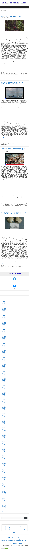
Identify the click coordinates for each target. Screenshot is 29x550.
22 (20, 528)
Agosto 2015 (3, 451)
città (23, 537)
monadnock (22, 74)
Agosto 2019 (3, 395)
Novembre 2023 (4, 336)
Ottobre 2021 (4, 365)
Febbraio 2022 (4, 360)
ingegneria (10, 540)
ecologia (7, 204)
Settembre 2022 (4, 352)
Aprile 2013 (3, 484)
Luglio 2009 (3, 508)
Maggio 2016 (3, 441)
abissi (3, 266)
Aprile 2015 (3, 456)
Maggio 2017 (3, 427)
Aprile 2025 (3, 316)
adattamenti (4, 203)
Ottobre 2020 (4, 379)
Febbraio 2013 (4, 486)
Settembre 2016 (4, 436)
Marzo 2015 (3, 457)
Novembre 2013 (4, 476)
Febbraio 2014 (4, 472)
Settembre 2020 (4, 380)
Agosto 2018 (3, 409)
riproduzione (21, 541)
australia (10, 203)
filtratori (20, 266)
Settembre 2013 (4, 478)
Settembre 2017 (4, 422)
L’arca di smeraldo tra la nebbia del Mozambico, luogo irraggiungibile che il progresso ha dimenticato (13, 15)
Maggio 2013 (3, 483)
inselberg (16, 74)
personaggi (14, 541)
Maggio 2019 (3, 399)
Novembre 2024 (4, 322)
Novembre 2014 (4, 462)
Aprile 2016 (3, 442)
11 (5, 527)
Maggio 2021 (3, 371)
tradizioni (24, 543)
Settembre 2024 (4, 324)
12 (9, 527)
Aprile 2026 (3, 302)
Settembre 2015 (4, 450)
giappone (6, 540)
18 (5, 528)
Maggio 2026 (4, 301)
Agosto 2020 (3, 381)
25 (5, 529)
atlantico (8, 266)
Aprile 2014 (3, 470)
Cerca (2, 516)
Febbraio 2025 (4, 318)
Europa (21, 539)
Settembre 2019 (4, 394)
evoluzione (10, 204)
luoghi (19, 74)
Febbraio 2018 (4, 416)
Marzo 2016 (3, 443)
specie (25, 75)
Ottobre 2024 (4, 323)
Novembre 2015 (4, 448)
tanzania (10, 143)
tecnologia (20, 543)
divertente (16, 539)
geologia (11, 74)
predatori (8, 205)
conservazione (23, 73)
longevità (2, 267)
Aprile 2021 (3, 372)
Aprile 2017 (3, 428)
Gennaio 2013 (4, 487)
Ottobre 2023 (4, 337)
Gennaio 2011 (4, 492)
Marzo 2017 (3, 429)
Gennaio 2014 (4, 473)
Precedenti (18, 273)
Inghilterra (13, 540)
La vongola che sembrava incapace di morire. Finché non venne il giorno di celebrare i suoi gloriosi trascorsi (13, 213)
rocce (16, 75)
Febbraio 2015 (4, 458)
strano (13, 543)
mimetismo (20, 204)
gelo (25, 266)
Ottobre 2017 (4, 421)
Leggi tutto (2, 137)
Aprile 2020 (3, 386)
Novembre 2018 (4, 406)
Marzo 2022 (3, 359)
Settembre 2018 (4, 408)
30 (24, 529)
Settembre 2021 (4, 366)
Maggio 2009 (4, 511)
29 (20, 529)
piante (12, 75)
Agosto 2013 (3, 479)
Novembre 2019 (4, 392)
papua (2, 205)
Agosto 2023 (3, 339)
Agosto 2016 (3, 437)
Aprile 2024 (3, 330)
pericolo (10, 541)
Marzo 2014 (3, 471)
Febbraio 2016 (4, 444)
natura (9, 75)
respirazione (12, 205)
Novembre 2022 (4, 350)
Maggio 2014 (3, 469)
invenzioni (17, 540)
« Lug (14, 532)
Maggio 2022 (3, 357)
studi (7, 143)
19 (9, 528)
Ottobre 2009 (4, 506)
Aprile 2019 (3, 400)
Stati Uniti (6, 543)
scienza (2, 143)
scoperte (22, 75)
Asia (17, 537)
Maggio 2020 (4, 385)
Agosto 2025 (3, 311)
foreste (8, 74)
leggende (20, 540)
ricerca (14, 75)
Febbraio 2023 (4, 346)
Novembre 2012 (4, 490)
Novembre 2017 (4, 420)
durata (16, 266)
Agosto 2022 (3, 353)
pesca (13, 267)
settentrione (24, 267)
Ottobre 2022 (4, 351)
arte (16, 537)
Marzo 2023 (3, 345)
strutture (16, 543)
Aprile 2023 (3, 344)
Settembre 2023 (4, 338)
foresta (2, 540)
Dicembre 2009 (4, 504)
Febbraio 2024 (4, 332)
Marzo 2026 (3, 303)
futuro (4, 540)
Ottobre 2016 (4, 435)
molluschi (7, 267)
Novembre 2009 (4, 505)
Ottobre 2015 (4, 449)
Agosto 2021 (3, 367)
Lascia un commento (5, 78)
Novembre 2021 (4, 364)
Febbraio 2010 (4, 501)
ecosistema (5, 74)
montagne (2, 75)
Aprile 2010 (3, 499)
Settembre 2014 (4, 464)
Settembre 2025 (4, 310)
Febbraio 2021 (4, 374)
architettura (13, 537)
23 (24, 528)
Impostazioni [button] (2, 548)
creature (25, 203)
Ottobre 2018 (4, 407)
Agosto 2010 (3, 494)
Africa (3, 73)
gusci (26, 266)
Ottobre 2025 (4, 309)
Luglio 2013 (3, 480)
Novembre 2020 (4, 378)
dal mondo (13, 539)
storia (10, 543)
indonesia (16, 204)
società (3, 543)
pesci (4, 205)
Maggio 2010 (3, 498)
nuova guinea (24, 204)
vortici (13, 143)
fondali (14, 204)
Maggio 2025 (3, 315)
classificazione (19, 73)
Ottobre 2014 (4, 463)
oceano (10, 267)
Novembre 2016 (4, 434)
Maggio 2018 (3, 413)
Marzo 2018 (3, 415)
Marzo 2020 (3, 387)
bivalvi (13, 266)
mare (5, 267)
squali (26, 205)
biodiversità (11, 73)
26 (9, 529)
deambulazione (3, 204)
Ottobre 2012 (4, 491)
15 (20, 527)
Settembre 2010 (4, 493)
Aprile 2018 (3, 414)
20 (15, 273)
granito (14, 74)
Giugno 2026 (3, 300)
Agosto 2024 (3, 325)
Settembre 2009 (4, 507)
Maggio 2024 (4, 329)
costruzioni (6, 539)
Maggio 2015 (3, 455)
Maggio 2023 (4, 343)
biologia (15, 73)
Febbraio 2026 (4, 304)
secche (24, 205)
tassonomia (3, 206)
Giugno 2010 (3, 497)
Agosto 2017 (3, 423)
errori (18, 266)
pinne (6, 205)
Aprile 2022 (3, 358)
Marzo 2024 (3, 331)
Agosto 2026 (3, 297)
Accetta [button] (6, 548)
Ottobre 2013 (4, 477)
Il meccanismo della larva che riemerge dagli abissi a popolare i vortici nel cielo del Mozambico (12, 83)
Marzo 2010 (3, 500)
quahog (15, 267)
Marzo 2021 (3, 373)
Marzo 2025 (3, 317)
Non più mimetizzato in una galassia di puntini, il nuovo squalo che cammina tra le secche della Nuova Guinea (13, 149)
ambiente (5, 73)
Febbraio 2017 (4, 430)
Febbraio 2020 (4, 388)
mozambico (6, 75)
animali (8, 73)
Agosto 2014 (3, 465)
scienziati (19, 75)
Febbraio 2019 (4, 402)
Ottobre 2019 (4, 393)
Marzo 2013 (3, 485)
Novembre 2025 (4, 308)
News (3, 72)
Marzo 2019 (3, 401)
